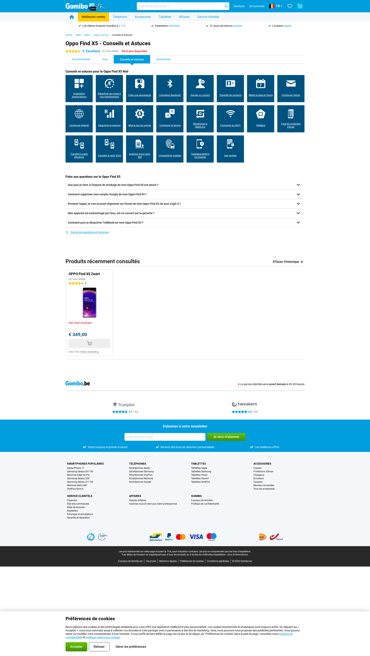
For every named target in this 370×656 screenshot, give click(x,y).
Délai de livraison (76, 507)
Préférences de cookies (192, 561)
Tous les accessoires (264, 488)
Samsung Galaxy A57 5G (80, 471)
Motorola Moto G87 (77, 485)
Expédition (72, 510)
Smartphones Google (140, 482)
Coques (257, 468)
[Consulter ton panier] (299, 6)
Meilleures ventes (93, 17)
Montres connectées (263, 485)
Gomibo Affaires (137, 500)
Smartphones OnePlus (140, 475)
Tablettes (165, 17)
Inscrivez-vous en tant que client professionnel (153, 503)
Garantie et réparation (78, 517)
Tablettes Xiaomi (200, 478)
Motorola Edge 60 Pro (78, 475)
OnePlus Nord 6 (75, 488)
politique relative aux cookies (103, 637)
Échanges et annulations (80, 514)
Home (69, 35)
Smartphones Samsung (141, 471)
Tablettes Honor (199, 475)
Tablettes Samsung (201, 471)
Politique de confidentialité (205, 503)
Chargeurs (258, 475)
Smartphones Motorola (141, 478)
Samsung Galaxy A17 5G (80, 482)
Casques (257, 482)
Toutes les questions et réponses (89, 232)
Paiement (72, 500)
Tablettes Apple (199, 468)
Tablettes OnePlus (200, 482)
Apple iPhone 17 (75, 468)
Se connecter (257, 6)
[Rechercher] (226, 6)
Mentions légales (168, 561)
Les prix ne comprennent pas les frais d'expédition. (225, 551)
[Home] (72, 17)
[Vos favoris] (289, 6)
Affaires (184, 17)
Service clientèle (208, 17)
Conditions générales (218, 561)
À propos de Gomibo (202, 500)
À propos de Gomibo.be (130, 561)
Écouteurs (258, 478)
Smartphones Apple (139, 468)
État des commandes (78, 503)
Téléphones (137, 463)
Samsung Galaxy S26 (78, 478)
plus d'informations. (238, 554)
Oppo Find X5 (101, 35)
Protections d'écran (263, 471)
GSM (78, 35)
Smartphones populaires (85, 463)
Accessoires (143, 17)
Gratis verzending (89, 352)
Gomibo (196, 495)
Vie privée (151, 561)
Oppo (87, 35)
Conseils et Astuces (122, 35)
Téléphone (120, 17)
